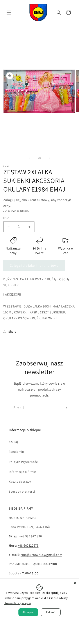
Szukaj (13, 442)
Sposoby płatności (22, 492)
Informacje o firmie (22, 472)
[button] (9, 12)
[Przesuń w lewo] (30, 158)
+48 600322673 (28, 545)
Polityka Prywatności (23, 462)
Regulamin (16, 452)
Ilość (6, 218)
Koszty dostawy (20, 482)
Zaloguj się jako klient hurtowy (34, 265)
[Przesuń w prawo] (49, 158)
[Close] (75, 583)
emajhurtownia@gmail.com (41, 555)
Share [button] (12, 331)
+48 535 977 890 (30, 536)
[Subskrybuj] (65, 408)
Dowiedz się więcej (17, 603)
